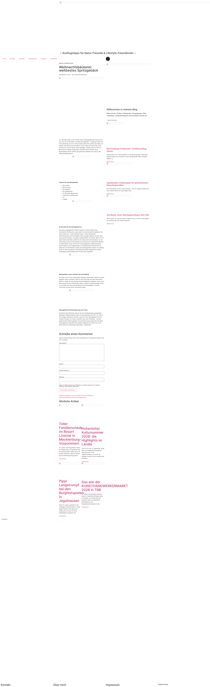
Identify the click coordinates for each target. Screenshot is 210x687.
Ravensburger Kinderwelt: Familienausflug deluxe (126, 150)
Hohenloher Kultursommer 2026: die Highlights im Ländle (93, 436)
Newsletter (53, 59)
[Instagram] (108, 59)
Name (61, 364)
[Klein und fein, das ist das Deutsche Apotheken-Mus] (115, 569)
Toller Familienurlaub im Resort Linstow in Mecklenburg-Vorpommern (70, 433)
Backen (61, 63)
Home (4, 59)
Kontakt (5, 684)
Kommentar (63, 343)
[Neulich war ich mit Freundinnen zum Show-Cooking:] (31, 600)
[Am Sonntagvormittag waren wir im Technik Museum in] (52, 565)
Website (61, 377)
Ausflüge (12, 59)
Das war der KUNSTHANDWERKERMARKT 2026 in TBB (105, 486)
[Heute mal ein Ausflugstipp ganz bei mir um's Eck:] (178, 570)
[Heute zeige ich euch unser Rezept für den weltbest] (199, 570)
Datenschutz (163, 684)
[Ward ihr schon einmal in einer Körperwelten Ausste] (136, 570)
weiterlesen (62, 459)
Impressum (113, 684)
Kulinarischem (68, 63)
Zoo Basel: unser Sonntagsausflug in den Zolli (128, 215)
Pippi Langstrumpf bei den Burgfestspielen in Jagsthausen (71, 491)
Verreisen (22, 59)
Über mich (59, 684)
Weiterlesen (110, 161)
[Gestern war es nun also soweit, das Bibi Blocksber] (73, 579)
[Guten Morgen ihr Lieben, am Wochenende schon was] (94, 569)
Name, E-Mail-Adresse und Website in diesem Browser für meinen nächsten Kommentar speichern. (79, 385)
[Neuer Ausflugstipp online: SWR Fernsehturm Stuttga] (10, 593)
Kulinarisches (33, 59)
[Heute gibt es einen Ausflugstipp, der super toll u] (157, 567)
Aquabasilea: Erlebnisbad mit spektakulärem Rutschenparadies (127, 184)
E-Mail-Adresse (64, 370)
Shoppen (43, 59)
